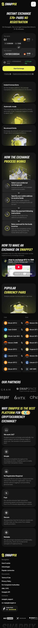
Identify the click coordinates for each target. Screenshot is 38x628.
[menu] (33, 4)
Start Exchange (19, 68)
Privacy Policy (6, 581)
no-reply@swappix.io (9, 603)
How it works (6, 563)
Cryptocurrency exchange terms (22, 74)
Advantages (6, 567)
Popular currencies (8, 570)
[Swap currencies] (19, 47)
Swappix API (6, 592)
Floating (6, 74)
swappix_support (7, 599)
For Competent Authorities (10, 585)
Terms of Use (6, 577)
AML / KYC (5, 588)
